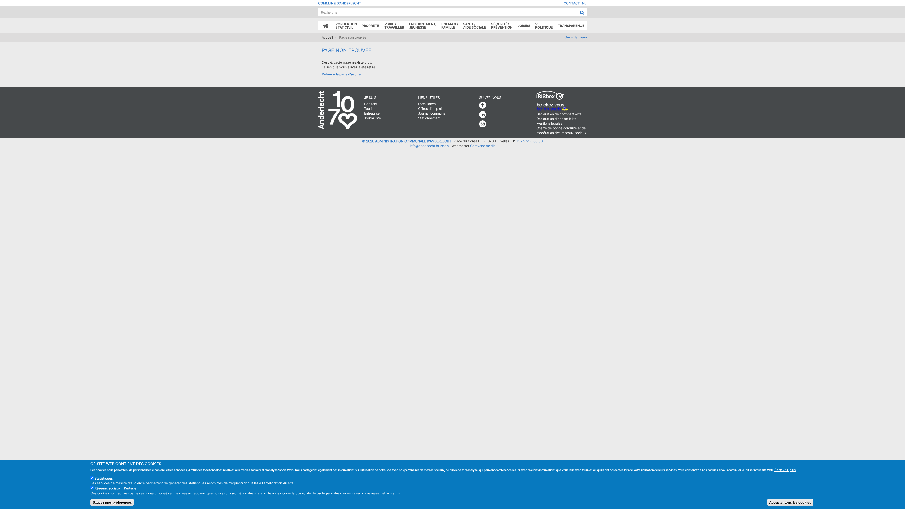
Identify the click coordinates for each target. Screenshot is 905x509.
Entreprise (372, 113)
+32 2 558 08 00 (529, 141)
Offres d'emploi (430, 109)
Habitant (370, 104)
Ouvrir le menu (575, 37)
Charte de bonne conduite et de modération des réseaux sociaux (561, 130)
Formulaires (427, 104)
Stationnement (429, 118)
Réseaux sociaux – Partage (115, 488)
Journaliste (372, 118)
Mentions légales (549, 123)
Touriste (370, 109)
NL (584, 3)
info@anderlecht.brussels (429, 146)
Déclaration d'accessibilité (556, 119)
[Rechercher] (582, 12)
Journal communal (432, 113)
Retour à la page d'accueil (342, 74)
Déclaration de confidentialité (558, 114)
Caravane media (482, 146)
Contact (572, 3)
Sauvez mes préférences (112, 502)
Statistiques (104, 478)
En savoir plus (785, 470)
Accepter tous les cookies (790, 502)
